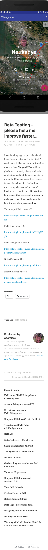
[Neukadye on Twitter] (21, 68)
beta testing (21, 320)
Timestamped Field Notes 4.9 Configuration (16, 426)
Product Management (30, 141)
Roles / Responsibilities (15, 498)
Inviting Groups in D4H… (17, 516)
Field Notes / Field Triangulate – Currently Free (20, 396)
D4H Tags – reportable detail (18, 504)
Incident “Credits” (13, 457)
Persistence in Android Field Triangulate (15, 411)
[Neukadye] (32, 68)
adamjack (11, 141)
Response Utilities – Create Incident (22, 419)
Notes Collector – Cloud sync (18, 439)
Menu (25, 77)
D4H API (8, 434)
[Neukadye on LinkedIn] (27, 68)
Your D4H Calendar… (15, 487)
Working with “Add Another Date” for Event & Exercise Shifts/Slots (23, 523)
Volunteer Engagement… (16, 472)
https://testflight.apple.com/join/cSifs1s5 (23, 265)
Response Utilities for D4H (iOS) (26, 377)
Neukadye (24, 52)
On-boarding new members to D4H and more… (21, 464)
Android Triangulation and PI (19, 404)
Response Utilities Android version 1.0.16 (17, 479)
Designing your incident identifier (20, 510)
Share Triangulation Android (18, 445)
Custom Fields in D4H (15, 493)
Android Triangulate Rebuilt (18, 373)
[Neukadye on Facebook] (16, 68)
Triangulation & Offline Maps (19, 451)
